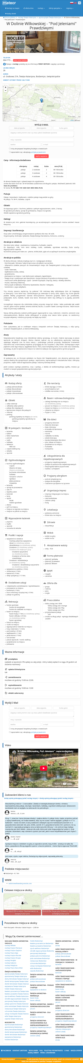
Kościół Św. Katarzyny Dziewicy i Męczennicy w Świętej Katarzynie (61, 912)
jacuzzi (32, 1009)
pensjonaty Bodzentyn (38, 953)
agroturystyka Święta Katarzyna (16, 974)
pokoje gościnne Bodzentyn (40, 956)
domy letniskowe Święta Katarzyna (17, 979)
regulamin (33, 1050)
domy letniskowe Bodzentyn (15, 1030)
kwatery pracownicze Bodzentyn (41, 943)
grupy (57, 945)
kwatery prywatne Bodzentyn (40, 946)
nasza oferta (76, 1050)
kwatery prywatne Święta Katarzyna (17, 994)
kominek (58, 973)
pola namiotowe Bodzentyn (40, 958)
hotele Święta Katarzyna (13, 989)
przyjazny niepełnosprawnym (40, 1027)
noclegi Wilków (10, 945)
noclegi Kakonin (10, 963)
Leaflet (72, 120)
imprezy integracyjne (63, 1029)
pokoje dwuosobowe (37, 981)
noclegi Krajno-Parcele (13, 955)
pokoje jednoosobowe (38, 979)
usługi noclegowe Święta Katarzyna (17, 1014)
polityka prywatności (53, 1050)
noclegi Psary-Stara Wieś (14, 968)
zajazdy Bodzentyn (37, 971)
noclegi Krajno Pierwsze (13, 948)
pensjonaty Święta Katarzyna (15, 1001)
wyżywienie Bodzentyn (13, 1037)
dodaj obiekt (33, 1053)
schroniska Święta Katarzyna (15, 1011)
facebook (6, 1050)
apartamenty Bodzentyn (13, 1027)
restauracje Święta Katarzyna (15, 1009)
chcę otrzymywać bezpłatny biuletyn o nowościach (28, 149)
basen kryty (34, 998)
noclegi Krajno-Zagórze (13, 950)
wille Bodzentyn (36, 968)
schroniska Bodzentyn (38, 963)
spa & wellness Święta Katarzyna (16, 996)
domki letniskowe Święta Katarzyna (17, 984)
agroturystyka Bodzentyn (14, 1025)
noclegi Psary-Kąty (11, 953)
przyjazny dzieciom (37, 1017)
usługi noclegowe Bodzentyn (40, 966)
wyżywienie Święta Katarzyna (15, 986)
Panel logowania (47, 1053)
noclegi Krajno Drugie (13, 958)
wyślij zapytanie (41, 156)
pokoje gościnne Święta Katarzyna (17, 1004)
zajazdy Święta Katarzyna (14, 1019)
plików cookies (20, 1059)
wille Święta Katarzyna (13, 1016)
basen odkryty (35, 1000)
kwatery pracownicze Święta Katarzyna (19, 991)
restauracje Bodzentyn (38, 961)
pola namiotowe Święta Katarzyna (17, 1006)
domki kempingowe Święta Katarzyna (18, 981)
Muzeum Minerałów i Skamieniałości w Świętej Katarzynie (22, 912)
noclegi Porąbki (10, 960)
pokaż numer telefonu (20, 60)
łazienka (58, 964)
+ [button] (5, 87)
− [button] (5, 90)
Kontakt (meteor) (20, 1050)
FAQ (41, 1050)
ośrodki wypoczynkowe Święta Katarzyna (19, 999)
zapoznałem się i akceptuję (28, 152)
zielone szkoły (35, 1036)
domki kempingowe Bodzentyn (16, 1032)
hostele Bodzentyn (11, 1040)
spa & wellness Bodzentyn (39, 948)
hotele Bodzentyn (36, 941)
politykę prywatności (38, 152)
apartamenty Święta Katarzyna (16, 976)
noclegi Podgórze (11, 965)
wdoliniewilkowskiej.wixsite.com (20, 883)
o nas (66, 1050)
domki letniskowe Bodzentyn (15, 1035)
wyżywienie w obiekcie (38, 990)
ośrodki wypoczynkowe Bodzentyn (42, 951)
